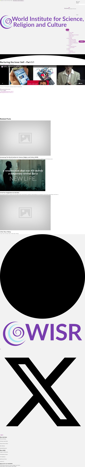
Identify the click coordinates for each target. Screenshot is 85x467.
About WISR (71, 32)
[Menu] (67, 30)
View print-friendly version (5, 89)
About (68, 31)
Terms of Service (8, 466)
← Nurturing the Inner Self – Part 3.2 (6, 91)
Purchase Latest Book (4, 441)
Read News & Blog (72, 39)
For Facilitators (2, 456)
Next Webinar (2, 445)
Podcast (68, 48)
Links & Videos (71, 47)
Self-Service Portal (3, 459)
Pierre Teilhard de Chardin (74, 34)
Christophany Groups (4, 454)
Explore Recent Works (4, 443)
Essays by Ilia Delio (72, 40)
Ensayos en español (72, 41)
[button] (0, 349)
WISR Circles (71, 36)
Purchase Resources (72, 46)
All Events (71, 50)
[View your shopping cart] (69, 7)
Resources (69, 45)
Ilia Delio (70, 33)
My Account (66, 8)
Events (68, 49)
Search (77, 2)
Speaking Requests (3, 448)
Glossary (70, 44)
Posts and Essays (3, 438)
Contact (68, 53)
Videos (4, 90)
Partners (70, 37)
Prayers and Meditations (73, 42)
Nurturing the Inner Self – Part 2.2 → (6, 92)
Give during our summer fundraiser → (18, 0)
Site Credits (14, 466)
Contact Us (2, 461)
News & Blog (69, 38)
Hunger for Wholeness (4, 452)
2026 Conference (72, 52)
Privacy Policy (2, 466)
